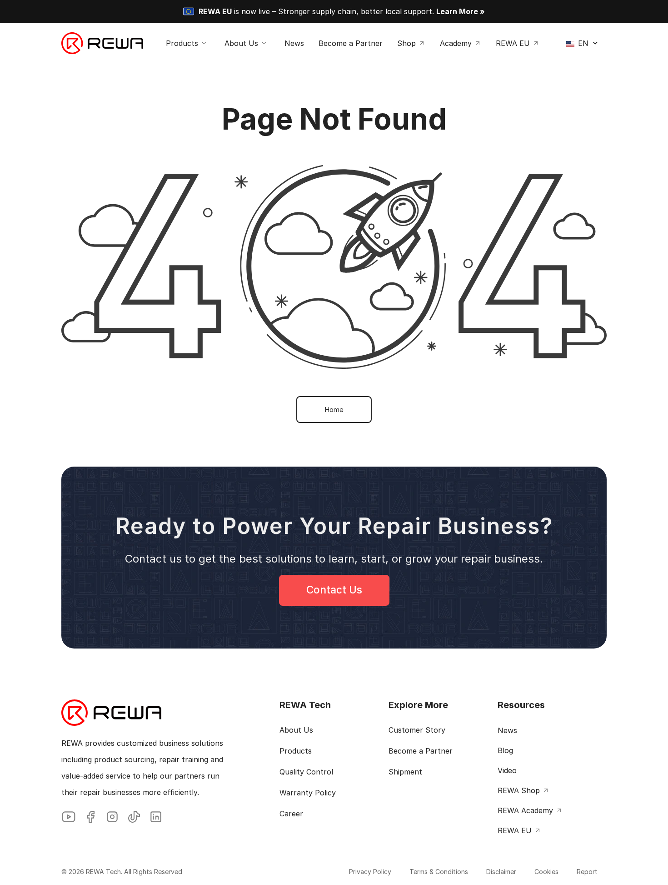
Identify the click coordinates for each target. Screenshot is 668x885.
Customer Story (417, 729)
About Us (296, 729)
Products (295, 750)
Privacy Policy (370, 871)
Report (587, 871)
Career (291, 813)
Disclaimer (501, 871)
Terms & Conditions (438, 871)
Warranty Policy (307, 792)
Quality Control (306, 771)
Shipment (405, 771)
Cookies (546, 871)
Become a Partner (421, 750)
